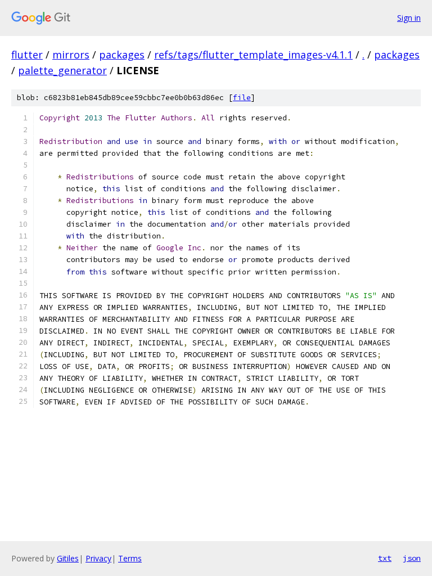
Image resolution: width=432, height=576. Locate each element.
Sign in (409, 17)
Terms (130, 558)
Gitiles (68, 558)
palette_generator (62, 70)
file (242, 97)
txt (385, 558)
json (412, 558)
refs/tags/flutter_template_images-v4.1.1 (253, 54)
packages (122, 54)
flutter (27, 54)
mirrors (70, 54)
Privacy (98, 558)
